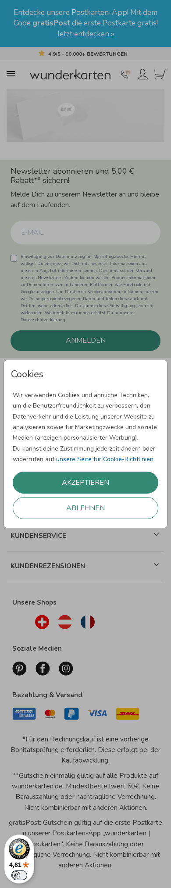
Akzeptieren (85, 482)
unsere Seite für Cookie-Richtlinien (104, 459)
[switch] (19, 875)
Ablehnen (85, 508)
